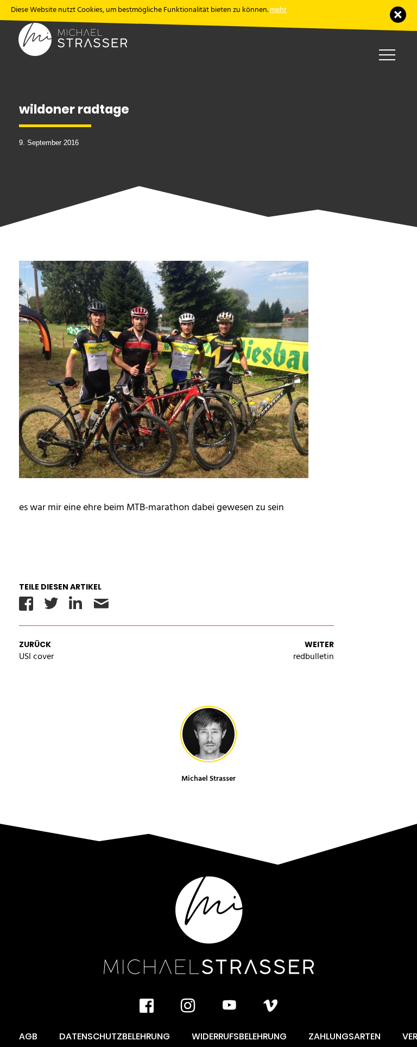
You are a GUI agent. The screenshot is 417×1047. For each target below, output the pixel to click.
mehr (278, 9)
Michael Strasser (208, 778)
